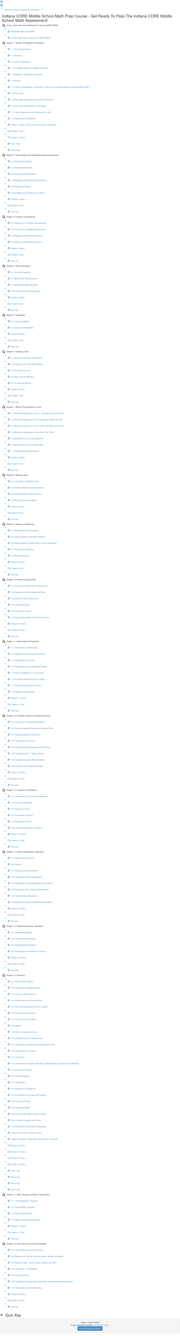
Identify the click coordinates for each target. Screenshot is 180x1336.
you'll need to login (100, 1325)
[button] (1, 2)
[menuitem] (1, 6)
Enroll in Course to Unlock (90, 1328)
